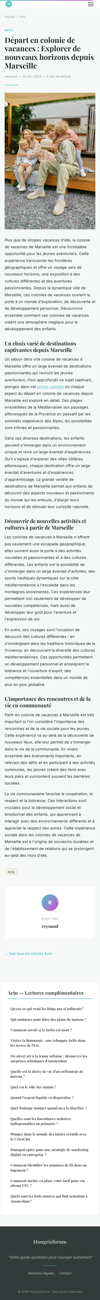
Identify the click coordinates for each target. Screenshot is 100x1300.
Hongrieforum (50, 1241)
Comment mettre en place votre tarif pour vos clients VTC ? (47, 1183)
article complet (50, 386)
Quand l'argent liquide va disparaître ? (41, 1097)
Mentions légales (41, 1273)
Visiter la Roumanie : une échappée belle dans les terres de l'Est (48, 1043)
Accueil (10, 16)
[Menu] (90, 4)
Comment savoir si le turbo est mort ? (41, 1030)
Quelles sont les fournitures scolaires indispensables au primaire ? (40, 1121)
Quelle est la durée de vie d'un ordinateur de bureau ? (46, 1074)
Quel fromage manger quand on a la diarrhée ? (48, 1108)
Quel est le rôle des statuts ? (33, 1087)
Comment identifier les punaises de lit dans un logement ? (48, 1167)
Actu (22, 16)
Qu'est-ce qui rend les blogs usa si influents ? (46, 1008)
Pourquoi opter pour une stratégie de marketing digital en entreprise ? (49, 1152)
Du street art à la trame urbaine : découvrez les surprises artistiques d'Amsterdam (48, 1058)
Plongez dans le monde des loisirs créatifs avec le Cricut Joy (48, 1136)
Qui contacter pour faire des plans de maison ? (48, 1019)
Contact (66, 1273)
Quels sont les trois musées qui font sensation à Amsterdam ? (48, 1198)
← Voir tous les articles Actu (28, 953)
